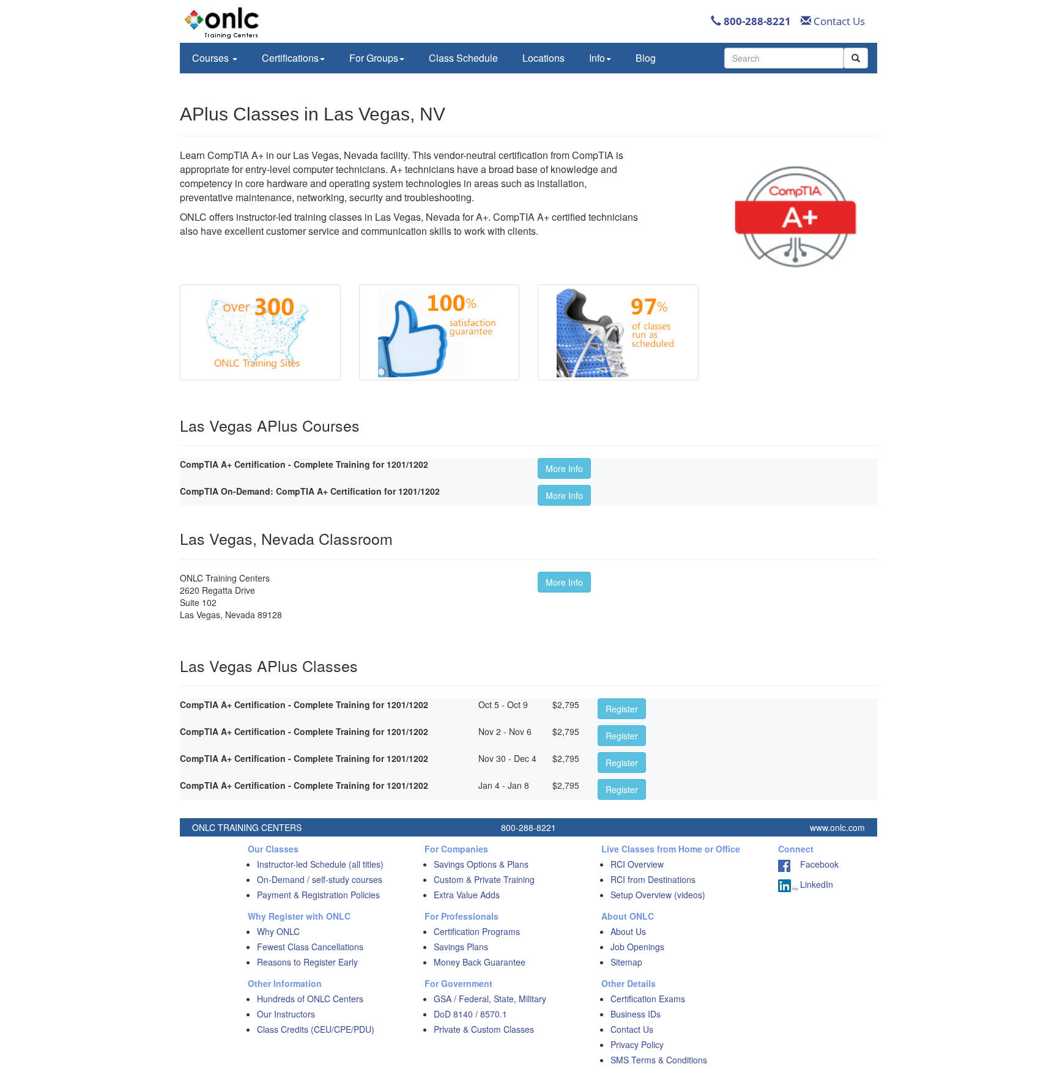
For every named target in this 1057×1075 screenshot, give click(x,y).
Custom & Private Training (484, 879)
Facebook (814, 864)
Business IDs (635, 1014)
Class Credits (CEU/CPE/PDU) (315, 1029)
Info (597, 58)
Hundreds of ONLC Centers (310, 998)
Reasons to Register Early (307, 962)
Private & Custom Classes (484, 1029)
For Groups (373, 58)
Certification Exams (647, 998)
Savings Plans (461, 946)
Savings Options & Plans (481, 864)
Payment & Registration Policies (318, 894)
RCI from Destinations (652, 879)
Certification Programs (477, 931)
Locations (543, 58)
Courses (211, 58)
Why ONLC (278, 931)
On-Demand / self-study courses (319, 879)
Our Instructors (286, 1014)
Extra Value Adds (467, 894)
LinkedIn (815, 884)
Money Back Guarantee (479, 962)
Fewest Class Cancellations (310, 946)
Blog (646, 58)
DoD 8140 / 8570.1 (470, 1014)
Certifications (290, 58)
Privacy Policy (637, 1044)
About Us (628, 931)
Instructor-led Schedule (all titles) (320, 864)
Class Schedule (463, 58)
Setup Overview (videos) (657, 894)
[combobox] (784, 58)
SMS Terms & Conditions (658, 1060)
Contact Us (838, 21)
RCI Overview (637, 864)
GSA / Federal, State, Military (490, 998)
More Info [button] (564, 468)
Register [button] (622, 709)
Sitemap (626, 962)
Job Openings (637, 946)
